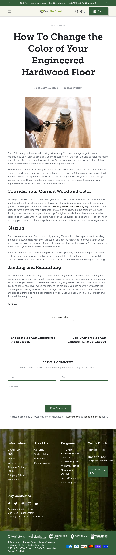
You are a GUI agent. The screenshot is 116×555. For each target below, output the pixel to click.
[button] (77, 11)
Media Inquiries (42, 463)
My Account (14, 449)
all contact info (95, 471)
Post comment (58, 408)
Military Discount (70, 465)
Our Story (39, 449)
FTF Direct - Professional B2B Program (70, 453)
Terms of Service (92, 416)
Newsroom (40, 458)
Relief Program (69, 482)
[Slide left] (10, 3)
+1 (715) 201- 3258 (97, 457)
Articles (60, 25)
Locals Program (69, 478)
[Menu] (9, 11)
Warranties (13, 479)
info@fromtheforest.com (100, 460)
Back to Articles (60, 317)
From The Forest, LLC (26, 548)
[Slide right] (105, 3)
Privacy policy (29, 542)
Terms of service (47, 542)
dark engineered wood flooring (68, 206)
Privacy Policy (71, 416)
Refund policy (14, 542)
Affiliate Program (70, 461)
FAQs (10, 454)
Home (53, 25)
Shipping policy (17, 545)
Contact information (36, 545)
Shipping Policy (16, 475)
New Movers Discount (67, 471)
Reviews (12, 463)
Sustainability (41, 454)
